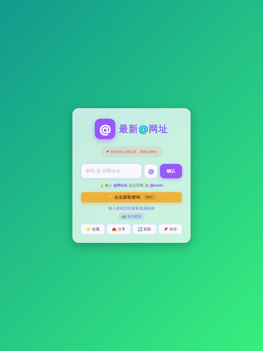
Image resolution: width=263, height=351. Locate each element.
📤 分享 (118, 229)
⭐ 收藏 (93, 229)
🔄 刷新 (144, 229)
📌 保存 (170, 229)
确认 (171, 171)
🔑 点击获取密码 (130, 197)
